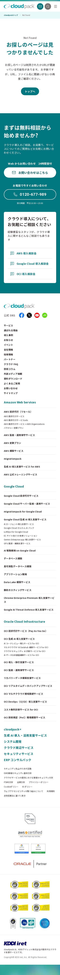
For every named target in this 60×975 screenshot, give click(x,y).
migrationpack (12, 458)
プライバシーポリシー (39, 782)
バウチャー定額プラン (14, 428)
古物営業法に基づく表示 (15, 796)
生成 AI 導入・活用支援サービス (25, 735)
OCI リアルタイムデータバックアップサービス (28, 685)
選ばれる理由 (11, 330)
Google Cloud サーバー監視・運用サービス (27, 503)
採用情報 (8, 354)
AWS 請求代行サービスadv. (16, 420)
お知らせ (8, 340)
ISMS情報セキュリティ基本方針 (18, 773)
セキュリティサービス (18, 753)
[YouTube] (37, 315)
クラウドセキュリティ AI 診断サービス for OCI (24, 651)
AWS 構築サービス (13, 450)
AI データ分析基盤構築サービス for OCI (21, 655)
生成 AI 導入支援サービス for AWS (22, 466)
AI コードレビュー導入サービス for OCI (21, 643)
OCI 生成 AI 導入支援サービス (19, 638)
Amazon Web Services (20, 402)
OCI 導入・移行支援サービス (19, 662)
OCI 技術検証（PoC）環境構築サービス (24, 717)
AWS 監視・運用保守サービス (19, 435)
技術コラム (9, 369)
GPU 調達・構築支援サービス (17, 543)
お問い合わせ (11, 388)
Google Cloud (14, 486)
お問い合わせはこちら (33, 172)
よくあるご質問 (12, 383)
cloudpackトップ (11, 15)
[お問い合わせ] (40, 6)
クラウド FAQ (11, 364)
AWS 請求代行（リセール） (18, 411)
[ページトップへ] (51, 970)
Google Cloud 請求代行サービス (21, 495)
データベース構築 (13, 558)
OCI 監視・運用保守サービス (19, 670)
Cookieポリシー (11, 787)
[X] (29, 315)
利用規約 (51, 791)
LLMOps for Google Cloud (16, 532)
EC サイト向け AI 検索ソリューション (20, 536)
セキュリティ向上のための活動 (17, 769)
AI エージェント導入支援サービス (19, 524)
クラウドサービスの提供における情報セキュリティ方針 (28, 778)
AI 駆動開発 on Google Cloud (20, 550)
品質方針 (21, 782)
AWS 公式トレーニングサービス (20, 474)
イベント (8, 345)
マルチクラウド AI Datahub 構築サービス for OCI (26, 647)
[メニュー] (55, 6)
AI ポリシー (27, 787)
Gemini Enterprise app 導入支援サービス (22, 540)
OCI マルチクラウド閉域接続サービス (23, 693)
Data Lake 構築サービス (17, 582)
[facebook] (21, 315)
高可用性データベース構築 (17, 566)
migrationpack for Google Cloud (23, 511)
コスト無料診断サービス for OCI (21, 709)
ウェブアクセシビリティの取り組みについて (23, 791)
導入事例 (8, 335)
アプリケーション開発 (15, 574)
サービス (8, 325)
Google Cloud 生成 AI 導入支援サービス (25, 519)
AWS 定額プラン (12, 442)
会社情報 (8, 349)
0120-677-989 (33, 194)
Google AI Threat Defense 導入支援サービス (29, 609)
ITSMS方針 (8, 782)
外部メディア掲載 (13, 374)
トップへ (30, 91)
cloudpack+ (12, 729)
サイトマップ (11, 393)
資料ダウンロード (13, 378)
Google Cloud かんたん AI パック (19, 528)
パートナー (9, 359)
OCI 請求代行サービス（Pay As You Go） (26, 630)
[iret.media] (44, 315)
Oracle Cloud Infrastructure (24, 621)
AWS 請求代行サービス (14, 416)
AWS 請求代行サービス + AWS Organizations (24, 424)
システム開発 (12, 741)
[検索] (48, 6)
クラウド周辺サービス (18, 747)
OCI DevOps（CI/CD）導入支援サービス (25, 701)
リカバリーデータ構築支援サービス (22, 678)
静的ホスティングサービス (17, 590)
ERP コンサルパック (17, 759)
